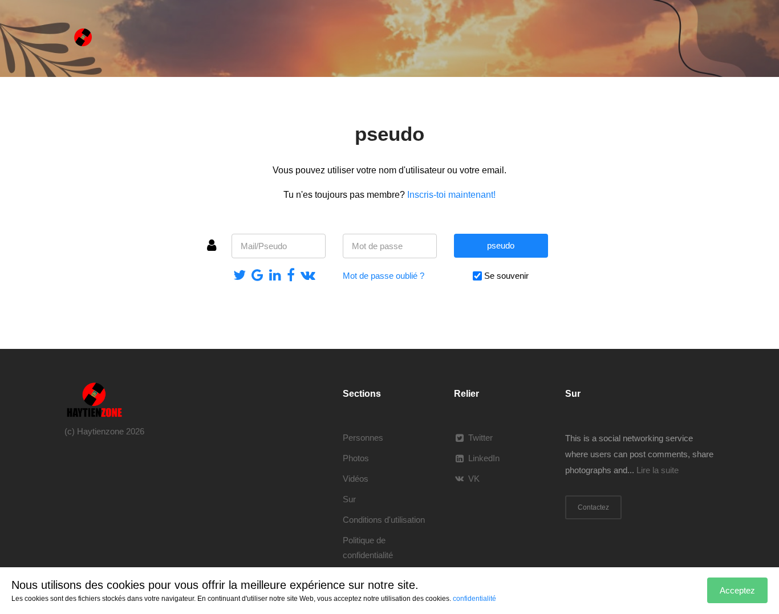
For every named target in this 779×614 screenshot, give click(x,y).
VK (474, 478)
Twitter (480, 437)
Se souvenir (506, 275)
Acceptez (737, 590)
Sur (349, 499)
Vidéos (355, 478)
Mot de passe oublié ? (383, 275)
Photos (356, 458)
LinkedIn (484, 458)
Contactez (593, 507)
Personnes (363, 437)
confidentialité (474, 599)
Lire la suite (657, 470)
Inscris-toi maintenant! (451, 195)
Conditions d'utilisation (384, 519)
